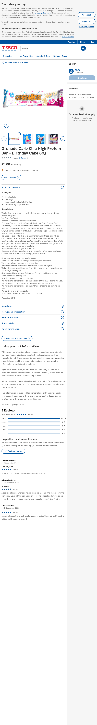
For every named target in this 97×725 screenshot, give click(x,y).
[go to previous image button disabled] (4, 138)
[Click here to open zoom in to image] (6, 125)
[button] (71, 42)
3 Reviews (23, 158)
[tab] (14, 139)
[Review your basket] (71, 71)
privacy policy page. (43, 12)
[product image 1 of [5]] (33, 98)
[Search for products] (83, 48)
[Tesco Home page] (9, 48)
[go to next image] (62, 138)
